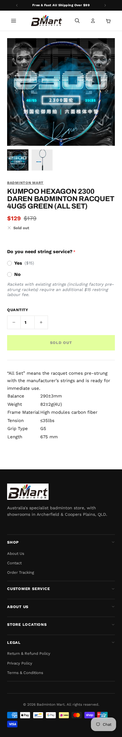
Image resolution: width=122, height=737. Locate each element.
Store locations (27, 624)
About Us (15, 553)
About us (17, 607)
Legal (14, 642)
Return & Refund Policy (28, 653)
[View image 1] (17, 160)
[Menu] (13, 20)
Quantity (17, 310)
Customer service (28, 588)
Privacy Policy (19, 663)
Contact (14, 563)
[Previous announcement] (16, 5)
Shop (13, 542)
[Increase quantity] (41, 322)
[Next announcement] (105, 5)
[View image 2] (42, 160)
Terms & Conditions (25, 672)
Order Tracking (20, 572)
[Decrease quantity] (13, 322)
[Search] (77, 20)
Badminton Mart (25, 183)
